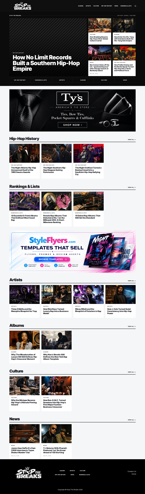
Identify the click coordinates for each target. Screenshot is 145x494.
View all (132, 139)
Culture (96, 6)
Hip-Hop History (106, 6)
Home (134, 474)
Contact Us (132, 471)
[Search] (135, 6)
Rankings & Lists (126, 6)
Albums (80, 6)
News (116, 6)
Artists (88, 6)
